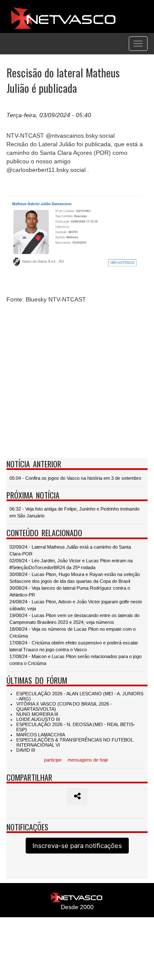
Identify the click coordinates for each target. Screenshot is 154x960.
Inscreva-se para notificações (77, 846)
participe (53, 759)
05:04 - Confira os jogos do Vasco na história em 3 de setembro (75, 478)
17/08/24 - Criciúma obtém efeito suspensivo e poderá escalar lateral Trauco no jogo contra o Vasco (73, 646)
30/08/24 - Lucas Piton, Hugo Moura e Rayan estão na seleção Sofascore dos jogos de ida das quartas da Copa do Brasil (74, 578)
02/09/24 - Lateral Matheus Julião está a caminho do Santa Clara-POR (70, 550)
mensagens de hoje (88, 759)
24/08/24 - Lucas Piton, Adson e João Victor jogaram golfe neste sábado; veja (75, 605)
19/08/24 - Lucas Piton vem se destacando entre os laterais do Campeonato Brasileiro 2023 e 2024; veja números (74, 619)
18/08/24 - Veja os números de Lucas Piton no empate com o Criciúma (72, 632)
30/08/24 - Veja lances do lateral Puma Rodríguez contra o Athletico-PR (69, 591)
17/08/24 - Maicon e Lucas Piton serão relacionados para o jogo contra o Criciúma (75, 660)
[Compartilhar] (77, 796)
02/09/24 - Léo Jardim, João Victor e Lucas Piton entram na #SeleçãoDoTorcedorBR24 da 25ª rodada (71, 564)
